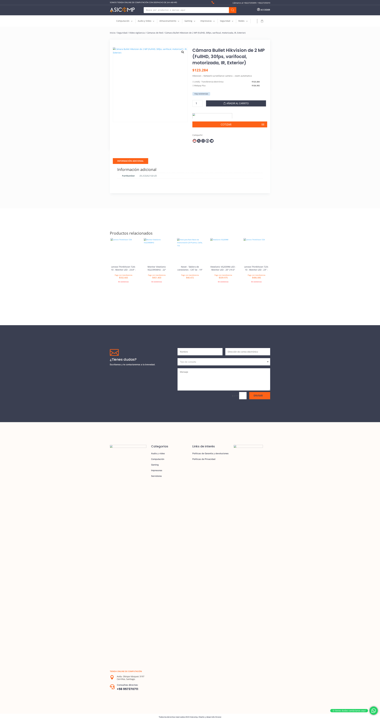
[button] (182, 52)
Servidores (156, 476)
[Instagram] (203, 141)
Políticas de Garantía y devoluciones (210, 453)
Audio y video (158, 453)
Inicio (112, 32)
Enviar (258, 395)
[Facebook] (207, 141)
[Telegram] (212, 141)
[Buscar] (232, 10)
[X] (199, 141)
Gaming (155, 464)
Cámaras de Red (155, 32)
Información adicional (130, 160)
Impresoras (156, 470)
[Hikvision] (212, 114)
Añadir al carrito (238, 103)
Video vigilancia (137, 32)
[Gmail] (194, 141)
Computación (157, 459)
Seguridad (122, 32)
